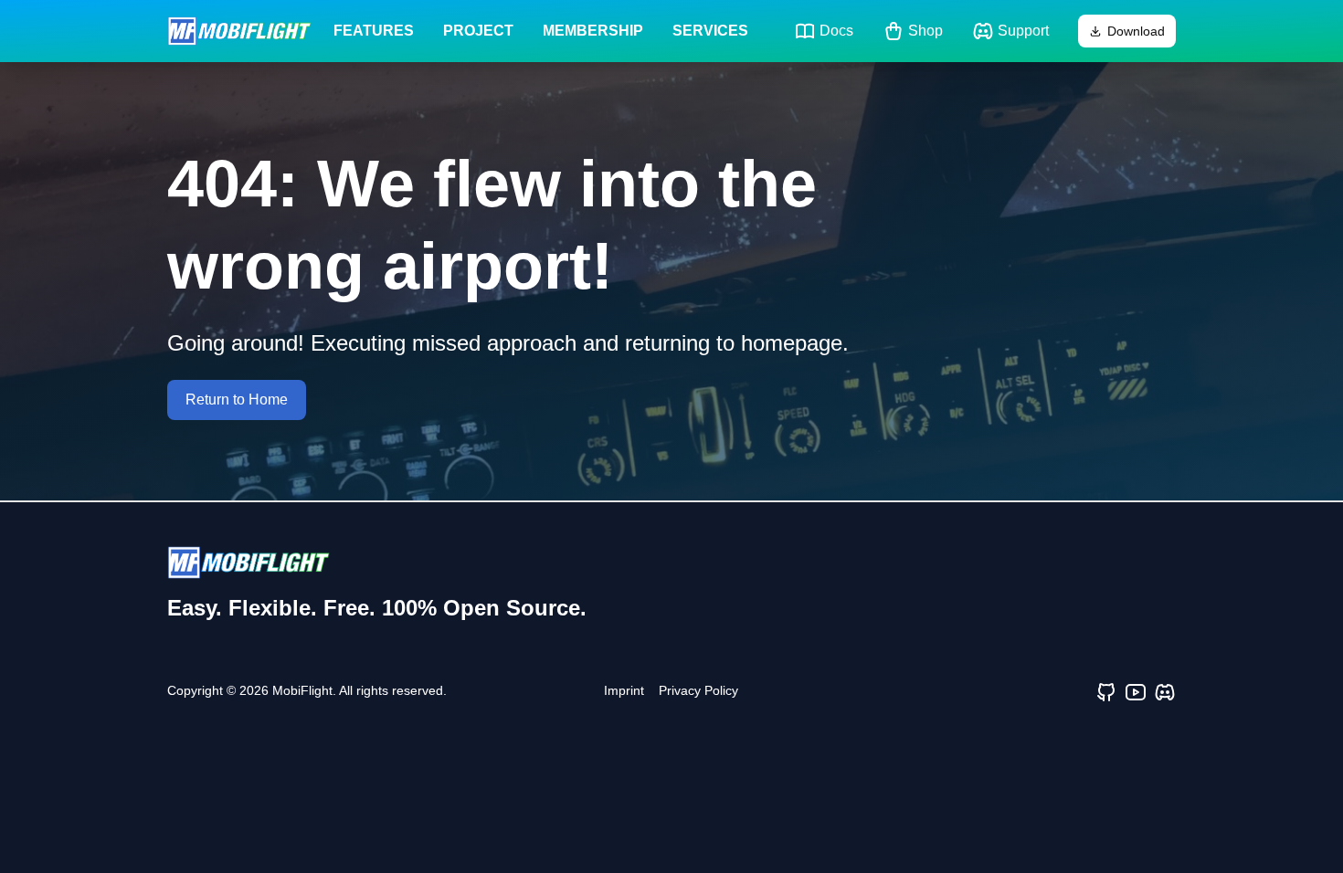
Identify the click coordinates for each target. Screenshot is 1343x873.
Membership (593, 30)
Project (478, 30)
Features (373, 30)
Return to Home (236, 399)
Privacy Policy (698, 690)
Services (710, 30)
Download (1136, 31)
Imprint (624, 690)
